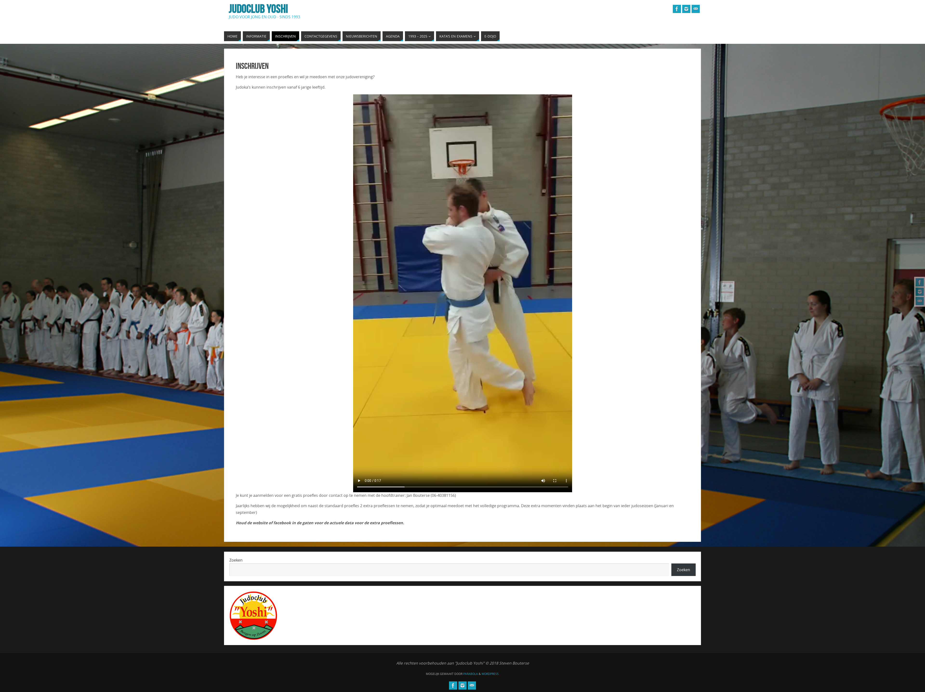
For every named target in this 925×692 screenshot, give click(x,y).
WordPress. (490, 674)
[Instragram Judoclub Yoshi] (920, 292)
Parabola (470, 674)
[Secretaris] (920, 301)
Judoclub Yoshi (258, 9)
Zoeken (236, 560)
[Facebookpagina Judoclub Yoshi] (920, 282)
